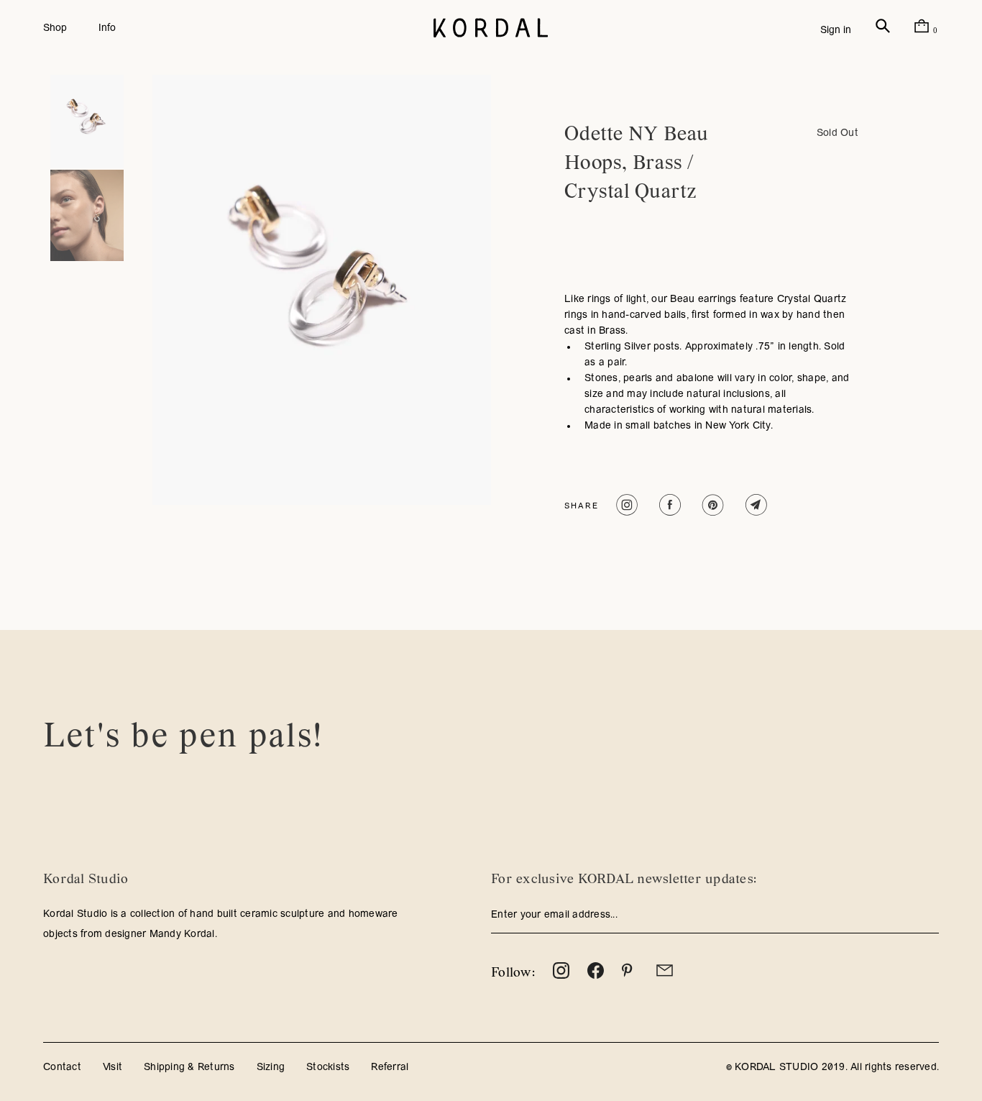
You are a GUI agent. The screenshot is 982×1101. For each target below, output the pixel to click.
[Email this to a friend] (754, 505)
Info (107, 28)
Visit (112, 1067)
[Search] (883, 30)
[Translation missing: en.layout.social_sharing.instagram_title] (625, 505)
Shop (55, 28)
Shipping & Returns (189, 1067)
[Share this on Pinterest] (711, 505)
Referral (389, 1067)
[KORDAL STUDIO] (490, 29)
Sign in (835, 30)
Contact (62, 1067)
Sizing (271, 1067)
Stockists (327, 1067)
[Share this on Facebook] (668, 505)
